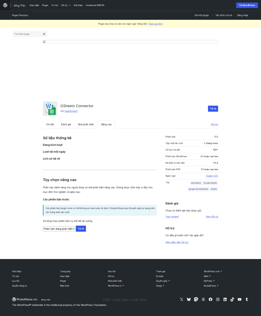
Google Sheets (210, 183)
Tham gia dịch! (155, 24)
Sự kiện (159, 276)
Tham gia (160, 271)
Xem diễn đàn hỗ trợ (177, 242)
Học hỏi (111, 271)
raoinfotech (71, 111)
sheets (214, 189)
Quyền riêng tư (19, 285)
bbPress (209, 281)
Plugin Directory (20, 15)
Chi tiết (50, 124)
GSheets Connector (76, 106)
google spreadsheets (198, 189)
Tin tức (15, 276)
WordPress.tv (116, 285)
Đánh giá (66, 124)
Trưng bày (65, 271)
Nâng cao (106, 124)
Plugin (63, 281)
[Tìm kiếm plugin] (44, 34)
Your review (172, 216)
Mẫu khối (64, 285)
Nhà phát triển (86, 124)
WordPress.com (213, 271)
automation (196, 183)
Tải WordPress (247, 5)
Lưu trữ (15, 281)
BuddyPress (211, 285)
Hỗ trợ (214, 124)
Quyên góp (163, 281)
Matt (207, 276)
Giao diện (65, 276)
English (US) (212, 176)
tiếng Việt (45, 299)
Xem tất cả (212, 216)
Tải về (213, 108)
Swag (160, 285)
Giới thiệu (16, 271)
